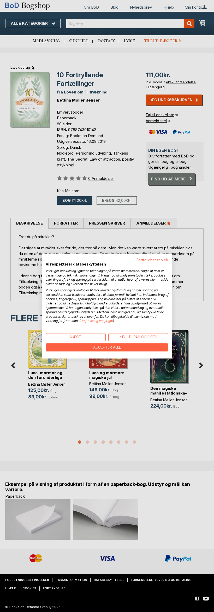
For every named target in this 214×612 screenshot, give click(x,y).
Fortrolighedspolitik (152, 260)
